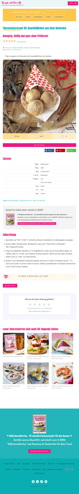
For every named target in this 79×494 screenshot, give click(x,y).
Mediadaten (17, 469)
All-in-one (19, 17)
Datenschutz (36, 469)
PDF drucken (41, 145)
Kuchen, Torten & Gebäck (32, 47)
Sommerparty (59, 17)
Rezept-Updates (9, 464)
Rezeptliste (26, 464)
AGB (44, 469)
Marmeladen (38, 17)
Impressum (26, 469)
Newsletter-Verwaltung (55, 469)
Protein (48, 17)
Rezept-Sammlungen (39, 464)
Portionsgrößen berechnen (66, 464)
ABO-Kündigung (39, 473)
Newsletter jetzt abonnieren (39, 451)
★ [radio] (30, 304)
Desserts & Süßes (18, 47)
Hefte (18, 464)
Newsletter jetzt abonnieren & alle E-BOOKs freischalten (37, 223)
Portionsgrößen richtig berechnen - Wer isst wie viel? (24, 200)
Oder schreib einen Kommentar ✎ (40, 311)
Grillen (28, 17)
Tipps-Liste (51, 464)
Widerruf (69, 469)
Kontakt (8, 469)
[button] (73, 3)
